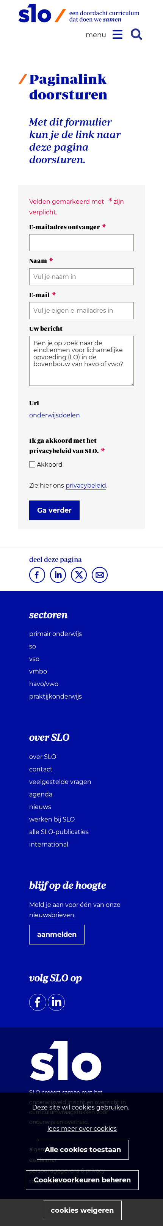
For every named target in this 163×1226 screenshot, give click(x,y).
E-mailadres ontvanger (67, 226)
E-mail (42, 294)
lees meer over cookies (82, 1128)
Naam (41, 260)
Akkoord (50, 464)
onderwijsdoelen (54, 415)
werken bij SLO (52, 819)
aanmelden (60, 937)
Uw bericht (46, 328)
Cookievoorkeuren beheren (82, 1180)
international (48, 844)
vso (34, 659)
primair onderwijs (55, 633)
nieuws (40, 807)
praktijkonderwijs (55, 696)
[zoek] (136, 34)
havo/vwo (43, 684)
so (32, 646)
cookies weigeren (82, 1210)
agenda (40, 794)
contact (41, 769)
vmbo (38, 671)
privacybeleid (86, 485)
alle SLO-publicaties (59, 832)
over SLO (42, 756)
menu (97, 35)
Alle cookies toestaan (83, 1150)
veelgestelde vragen (60, 781)
